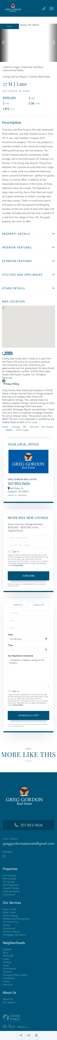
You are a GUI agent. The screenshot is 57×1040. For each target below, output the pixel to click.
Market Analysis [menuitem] (11, 931)
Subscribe (28, 575)
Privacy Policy (11, 383)
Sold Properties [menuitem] (11, 884)
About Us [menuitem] (8, 999)
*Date (10, 634)
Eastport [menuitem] (7, 949)
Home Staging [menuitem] (10, 915)
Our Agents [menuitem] (9, 1002)
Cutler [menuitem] (6, 965)
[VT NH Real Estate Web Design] (28, 1018)
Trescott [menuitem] (7, 962)
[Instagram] (4, 856)
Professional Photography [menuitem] (16, 918)
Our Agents (22, 495)
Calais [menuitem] (6, 981)
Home (5, 426)
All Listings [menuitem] (8, 881)
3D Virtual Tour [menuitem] (11, 921)
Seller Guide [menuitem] (9, 912)
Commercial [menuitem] (9, 894)
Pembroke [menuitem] (8, 955)
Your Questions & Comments (20, 655)
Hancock (34, 426)
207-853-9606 (19, 483)
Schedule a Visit (38, 605)
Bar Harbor (48, 426)
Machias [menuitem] (7, 971)
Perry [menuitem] (5, 952)
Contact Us (12, 495)
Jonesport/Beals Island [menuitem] (15, 974)
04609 (8, 430)
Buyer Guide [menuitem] (9, 909)
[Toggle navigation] (51, 8)
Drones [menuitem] (6, 925)
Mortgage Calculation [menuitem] (14, 934)
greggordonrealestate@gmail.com (28, 843)
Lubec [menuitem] (6, 958)
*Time (10, 645)
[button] (4, 43)
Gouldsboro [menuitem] (9, 978)
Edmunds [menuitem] (8, 984)
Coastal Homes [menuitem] (11, 888)
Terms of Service (15, 726)
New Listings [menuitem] (9, 878)
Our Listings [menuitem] (9, 875)
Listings (16, 426)
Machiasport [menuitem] (9, 968)
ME (24, 426)
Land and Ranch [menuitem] (11, 891)
